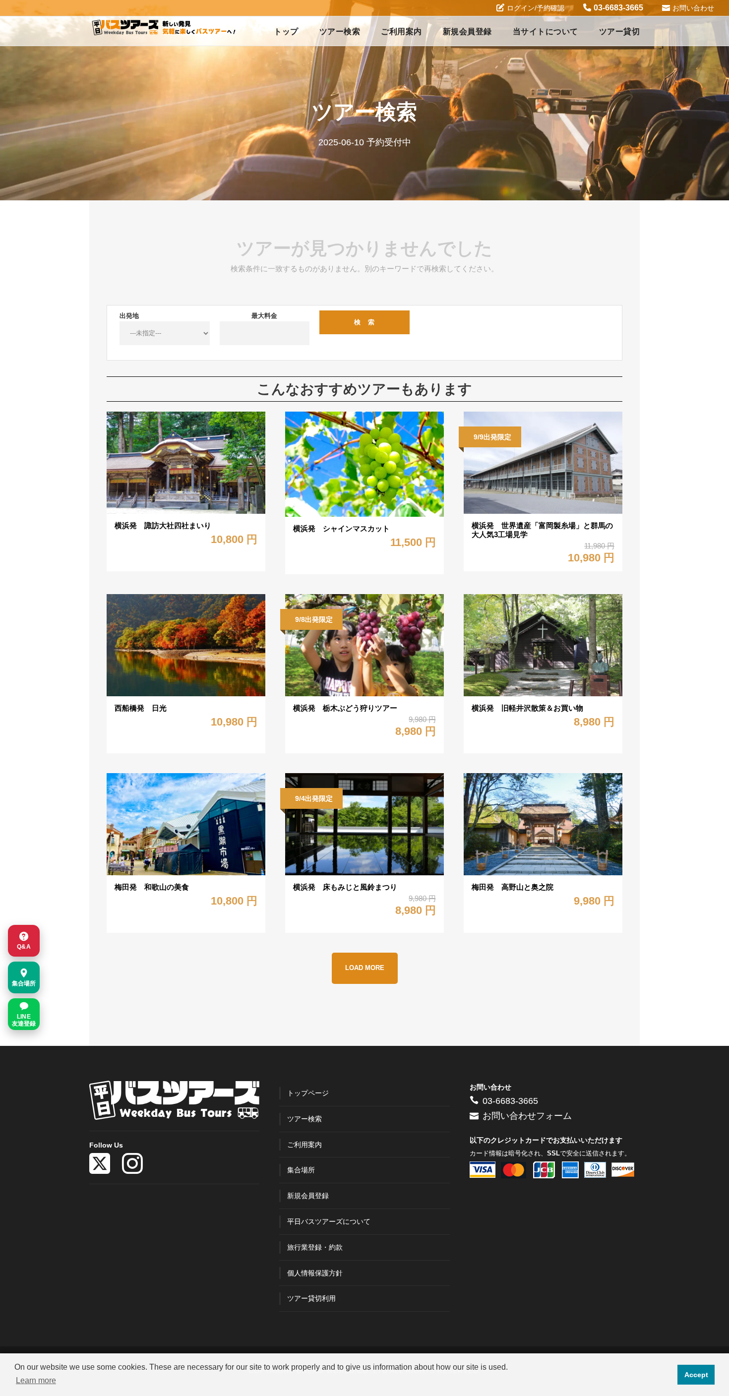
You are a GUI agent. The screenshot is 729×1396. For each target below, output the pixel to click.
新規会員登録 (467, 31)
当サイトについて (545, 31)
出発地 (129, 315)
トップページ (308, 1093)
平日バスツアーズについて (328, 1221)
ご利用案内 (401, 31)
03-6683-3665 (618, 7)
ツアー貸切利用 (311, 1298)
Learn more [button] (36, 1380)
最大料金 (264, 315)
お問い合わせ (693, 8)
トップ (286, 31)
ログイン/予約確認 (535, 8)
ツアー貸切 (619, 31)
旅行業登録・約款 (315, 1247)
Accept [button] (696, 1375)
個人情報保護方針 (315, 1273)
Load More (364, 968)
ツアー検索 (340, 31)
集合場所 (301, 1170)
